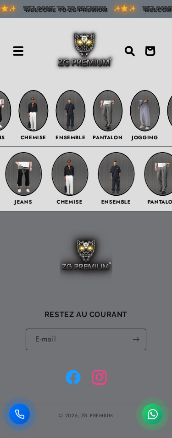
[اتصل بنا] (19, 414)
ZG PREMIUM (97, 415)
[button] (18, 51)
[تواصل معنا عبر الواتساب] (152, 414)
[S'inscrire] (136, 339)
